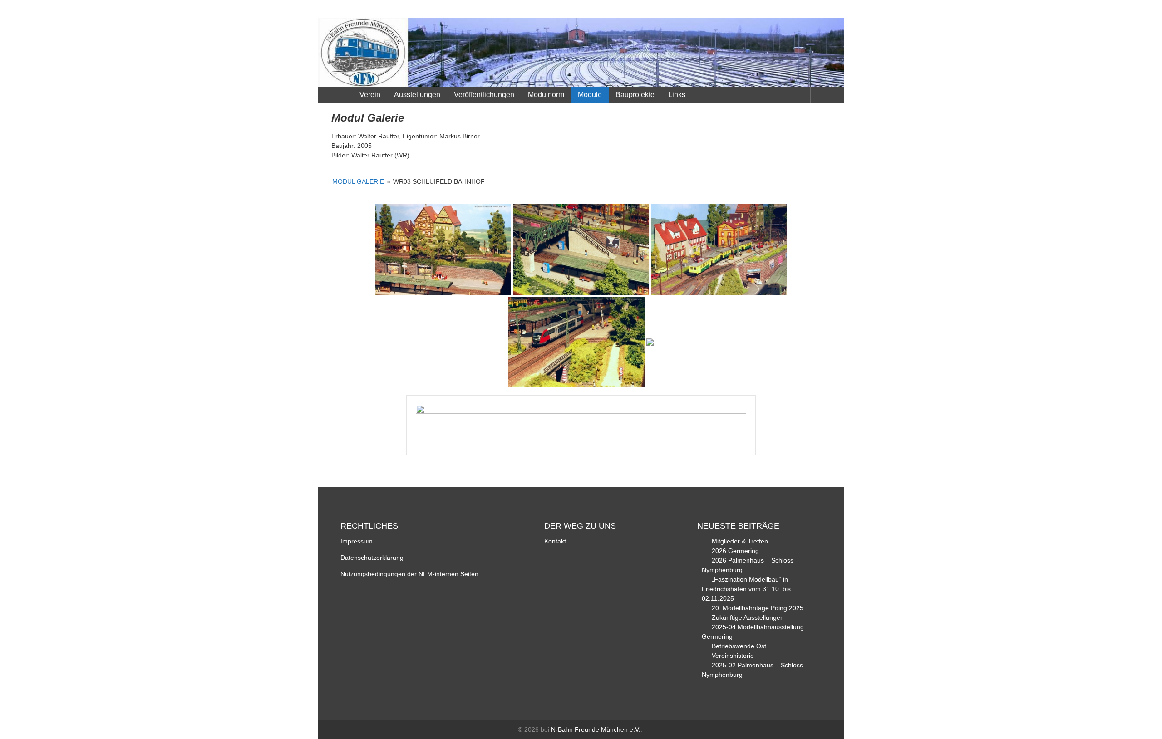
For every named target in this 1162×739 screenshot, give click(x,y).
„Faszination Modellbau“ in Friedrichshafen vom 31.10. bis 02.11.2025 (746, 589)
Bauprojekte (635, 94)
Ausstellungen (417, 94)
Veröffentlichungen (484, 94)
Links (676, 94)
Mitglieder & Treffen (740, 541)
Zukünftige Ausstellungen (748, 617)
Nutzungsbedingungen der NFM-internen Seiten (409, 573)
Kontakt (555, 541)
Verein (369, 94)
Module (590, 94)
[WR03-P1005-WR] (650, 342)
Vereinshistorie (733, 655)
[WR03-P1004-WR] (576, 342)
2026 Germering (735, 550)
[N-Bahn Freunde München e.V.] (581, 52)
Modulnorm (546, 94)
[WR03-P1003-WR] (719, 249)
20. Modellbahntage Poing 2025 (757, 608)
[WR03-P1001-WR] (443, 249)
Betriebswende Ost (739, 646)
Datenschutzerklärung (372, 557)
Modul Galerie (358, 181)
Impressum (356, 541)
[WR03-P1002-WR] (581, 249)
